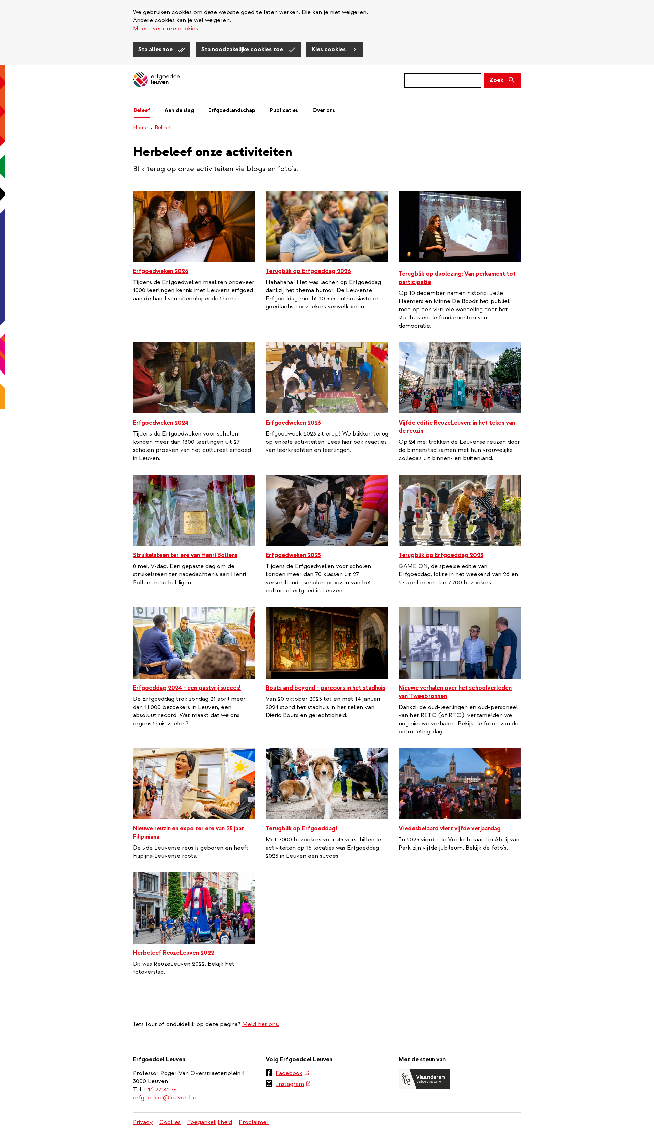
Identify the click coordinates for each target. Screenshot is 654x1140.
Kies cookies (329, 49)
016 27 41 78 (160, 1089)
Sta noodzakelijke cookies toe (242, 49)
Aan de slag (179, 110)
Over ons (323, 110)
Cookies (170, 1122)
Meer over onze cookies (165, 28)
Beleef (142, 110)
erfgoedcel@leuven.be (164, 1098)
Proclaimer (254, 1122)
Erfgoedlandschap (231, 110)
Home (140, 127)
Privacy (143, 1122)
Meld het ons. (260, 1024)
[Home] (157, 80)
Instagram (293, 1084)
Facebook (292, 1073)
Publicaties (284, 110)
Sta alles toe (156, 49)
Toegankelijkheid (209, 1122)
